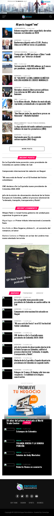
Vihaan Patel (7, 213)
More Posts (27, 149)
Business (40, 503)
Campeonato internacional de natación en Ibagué (24, 171)
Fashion (23, 503)
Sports (31, 503)
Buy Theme (14, 503)
